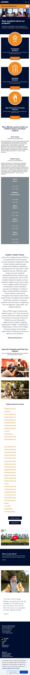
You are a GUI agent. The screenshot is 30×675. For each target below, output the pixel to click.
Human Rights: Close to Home (12, 461)
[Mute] (25, 544)
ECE (3, 644)
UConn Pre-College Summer (9, 6)
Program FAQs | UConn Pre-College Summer (18, 27)
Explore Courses (15, 518)
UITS (3, 642)
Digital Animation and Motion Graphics (14, 439)
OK (23, 672)
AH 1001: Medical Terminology (12, 414)
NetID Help (4, 639)
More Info (15, 58)
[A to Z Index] (28, 2)
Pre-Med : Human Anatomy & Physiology (14, 486)
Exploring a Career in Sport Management (14, 455)
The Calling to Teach (9, 511)
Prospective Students (6, 653)
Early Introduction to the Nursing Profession (15, 446)
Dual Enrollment (5, 645)
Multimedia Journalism (10, 472)
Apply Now (14, 523)
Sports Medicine (8, 508)
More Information (13, 672)
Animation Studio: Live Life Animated (13, 417)
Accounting (7, 411)
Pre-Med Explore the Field (10, 489)
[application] (15, 537)
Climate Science (8, 434)
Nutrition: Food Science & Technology (13, 475)
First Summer (5, 646)
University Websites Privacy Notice (11, 668)
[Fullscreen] (27, 544)
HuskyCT (4, 641)
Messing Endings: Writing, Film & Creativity (15, 469)
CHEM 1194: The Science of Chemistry (14, 428)
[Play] (3, 544)
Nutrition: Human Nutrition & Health (13, 478)
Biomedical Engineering (10, 422)
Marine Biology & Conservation (12, 467)
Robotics (6, 503)
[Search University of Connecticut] (26, 2)
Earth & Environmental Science (12, 449)
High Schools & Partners (7, 656)
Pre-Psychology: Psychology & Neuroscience (15, 495)
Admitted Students (6, 655)
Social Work (7, 506)
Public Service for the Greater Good (13, 500)
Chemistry (6, 431)
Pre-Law (6, 483)
